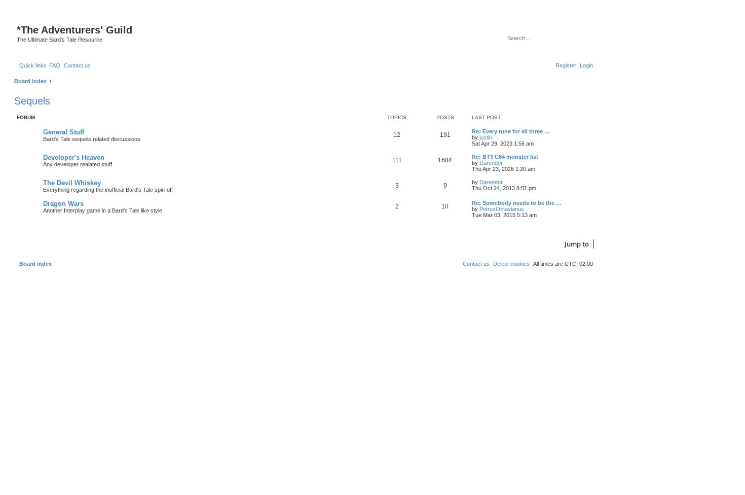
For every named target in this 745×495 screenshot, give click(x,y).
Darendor (491, 163)
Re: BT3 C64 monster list (505, 157)
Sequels (32, 101)
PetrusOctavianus (501, 209)
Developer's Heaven (73, 157)
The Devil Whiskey (72, 183)
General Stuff (63, 132)
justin (485, 137)
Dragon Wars (63, 203)
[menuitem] (54, 65)
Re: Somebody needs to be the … (517, 203)
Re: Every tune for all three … (511, 131)
